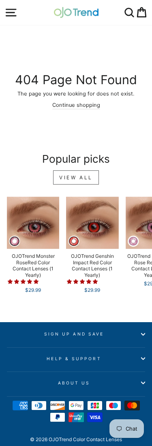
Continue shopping (76, 105)
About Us (74, 382)
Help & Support (74, 358)
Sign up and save (74, 333)
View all (76, 177)
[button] (24, 281)
